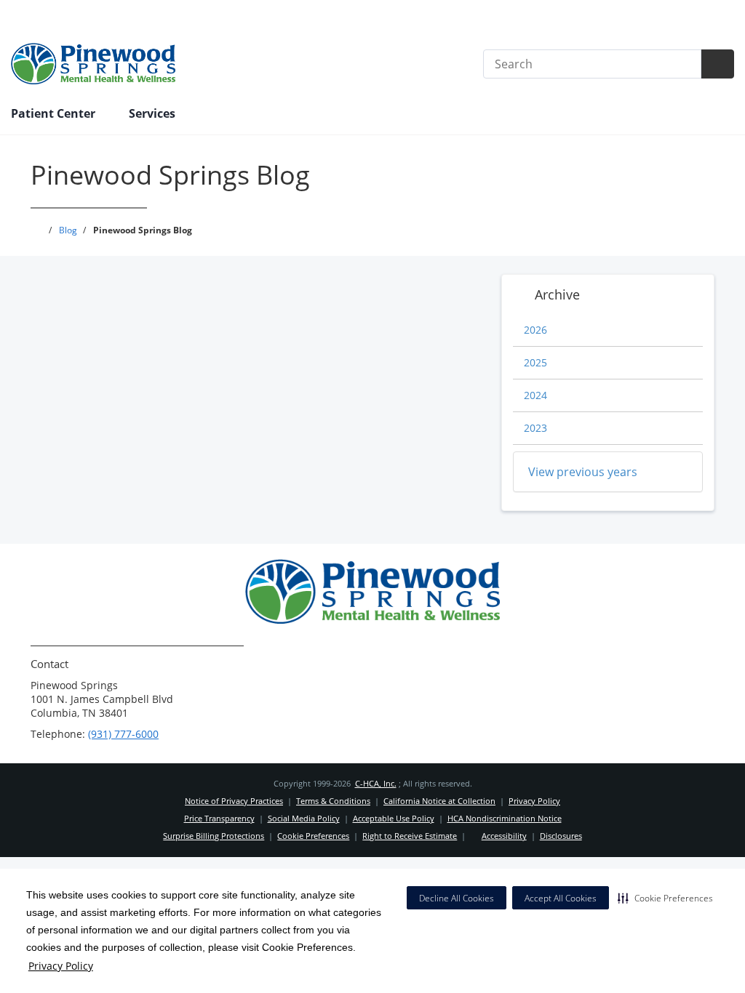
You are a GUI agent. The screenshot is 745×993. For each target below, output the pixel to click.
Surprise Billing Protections (213, 835)
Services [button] (153, 113)
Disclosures (561, 835)
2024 (535, 395)
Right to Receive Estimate (409, 835)
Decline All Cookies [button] (456, 898)
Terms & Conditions (333, 800)
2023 (535, 428)
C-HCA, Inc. (376, 783)
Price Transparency (687, 16)
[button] (665, 897)
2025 (535, 362)
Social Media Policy (304, 818)
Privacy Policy (60, 966)
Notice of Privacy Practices (234, 800)
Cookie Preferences (313, 835)
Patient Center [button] (54, 113)
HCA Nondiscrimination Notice (504, 818)
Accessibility (504, 835)
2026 (535, 330)
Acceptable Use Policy (393, 818)
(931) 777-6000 (123, 734)
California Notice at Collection (439, 800)
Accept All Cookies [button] (561, 898)
